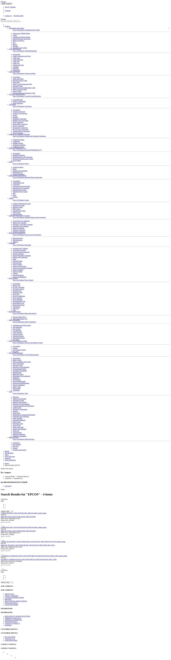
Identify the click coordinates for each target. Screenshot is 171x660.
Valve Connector (18, 133)
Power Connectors (18, 126)
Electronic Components (20, 409)
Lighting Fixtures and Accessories (19, 215)
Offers (7, 455)
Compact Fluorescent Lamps (22, 203)
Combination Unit (18, 183)
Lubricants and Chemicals (21, 416)
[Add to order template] (1, 540)
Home (7, 463)
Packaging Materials (19, 420)
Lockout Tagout (18, 334)
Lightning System (18, 147)
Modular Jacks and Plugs (20, 120)
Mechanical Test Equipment (21, 376)
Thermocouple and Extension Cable (24, 93)
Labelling (16, 67)
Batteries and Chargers (20, 402)
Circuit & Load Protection (17, 94)
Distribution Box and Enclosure (22, 157)
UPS (14, 310)
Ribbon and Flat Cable (20, 89)
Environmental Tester (19, 369)
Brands (7, 451)
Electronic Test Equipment (21, 367)
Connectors (12, 104)
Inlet (14, 193)
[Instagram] (18, 658)
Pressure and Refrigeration (21, 383)
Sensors (15, 448)
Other (14, 259)
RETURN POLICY (11, 621)
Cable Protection (18, 60)
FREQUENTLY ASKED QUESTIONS (17, 616)
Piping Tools (17, 422)
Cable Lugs (16, 58)
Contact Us (8, 16)
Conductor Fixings (18, 140)
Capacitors (8, 478)
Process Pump (17, 263)
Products (7, 26)
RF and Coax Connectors (21, 129)
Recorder (15, 351)
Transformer (16, 307)
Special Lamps (17, 214)
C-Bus (15, 35)
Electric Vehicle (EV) (19, 317)
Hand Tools (16, 413)
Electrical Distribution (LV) (17, 148)
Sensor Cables (17, 91)
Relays (15, 44)
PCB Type (16, 294)
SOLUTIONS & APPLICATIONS (16, 601)
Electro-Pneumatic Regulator (22, 255)
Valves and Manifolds (19, 277)
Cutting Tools (17, 407)
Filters (15, 169)
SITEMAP (8, 625)
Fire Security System (19, 350)
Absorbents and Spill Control (22, 325)
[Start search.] (20, 21)
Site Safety (16, 339)
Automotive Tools (18, 400)
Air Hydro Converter (19, 250)
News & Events (10, 456)
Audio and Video (18, 79)
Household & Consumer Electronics (24, 415)
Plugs (14, 195)
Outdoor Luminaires (19, 230)
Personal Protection (19, 338)
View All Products (18, 30)
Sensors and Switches (19, 266)
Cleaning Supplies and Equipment (23, 406)
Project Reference (10, 460)
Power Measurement (19, 381)
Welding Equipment (19, 434)
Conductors (16, 141)
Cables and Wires (14, 72)
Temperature (16, 388)
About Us (8, 458)
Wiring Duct (16, 70)
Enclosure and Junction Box (21, 186)
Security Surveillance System (18, 341)
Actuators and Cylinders (20, 248)
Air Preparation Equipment (21, 252)
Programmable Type (19, 301)
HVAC (11, 162)
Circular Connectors (19, 112)
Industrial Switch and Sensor (22, 39)
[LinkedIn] (10, 654)
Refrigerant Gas (18, 172)
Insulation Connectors (19, 119)
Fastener (15, 411)
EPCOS (7, 486)
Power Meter (17, 160)
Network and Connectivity (17, 233)
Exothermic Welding (19, 145)
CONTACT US (10, 639)
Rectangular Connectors (20, 128)
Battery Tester (17, 360)
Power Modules (18, 300)
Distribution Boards (19, 155)
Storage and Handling (19, 429)
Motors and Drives (18, 40)
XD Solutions (9, 453)
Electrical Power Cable (20, 80)
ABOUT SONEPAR (11, 596)
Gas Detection (17, 331)
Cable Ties (16, 61)
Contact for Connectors (20, 113)
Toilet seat (16, 431)
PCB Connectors (18, 122)
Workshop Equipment (19, 436)
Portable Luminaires (19, 232)
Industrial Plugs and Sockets (17, 175)
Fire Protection (17, 327)
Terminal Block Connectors (21, 131)
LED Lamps (16, 212)
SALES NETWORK (11, 605)
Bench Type (16, 285)
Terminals (16, 68)
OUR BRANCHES (11, 640)
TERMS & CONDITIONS (13, 620)
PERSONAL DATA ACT (13, 618)
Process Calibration (19, 385)
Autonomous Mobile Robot (21, 33)
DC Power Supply (18, 289)
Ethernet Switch (18, 238)
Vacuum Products (18, 275)
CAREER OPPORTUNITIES (14, 597)
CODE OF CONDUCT (12, 623)
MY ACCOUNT (10, 637)
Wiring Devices (13, 437)
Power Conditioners (19, 296)
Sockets (15, 197)
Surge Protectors (18, 103)
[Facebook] (6, 652)
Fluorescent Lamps (19, 205)
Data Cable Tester (18, 363)
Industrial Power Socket (20, 192)
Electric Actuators (18, 254)
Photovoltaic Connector (20, 124)
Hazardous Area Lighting (20, 226)
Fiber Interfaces (17, 240)
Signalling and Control (20, 48)
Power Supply (13, 278)
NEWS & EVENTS (11, 603)
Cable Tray (16, 63)
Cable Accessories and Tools (22, 56)
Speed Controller (18, 270)
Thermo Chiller (17, 271)
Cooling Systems (18, 167)
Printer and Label (18, 427)
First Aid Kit (16, 329)
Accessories (16, 54)
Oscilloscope (17, 379)
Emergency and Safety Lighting (23, 224)
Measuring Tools (18, 374)
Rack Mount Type (18, 303)
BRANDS (8, 599)
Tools (10, 391)
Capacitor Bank (10, 476)
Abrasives (16, 397)
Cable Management (15, 49)
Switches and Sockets (19, 450)
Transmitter (16, 390)
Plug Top (15, 446)
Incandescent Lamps (19, 211)
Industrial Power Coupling (21, 188)
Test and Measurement (16, 353)
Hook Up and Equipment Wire (22, 84)
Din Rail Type (17, 291)
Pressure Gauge (17, 261)
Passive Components (19, 101)
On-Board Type (18, 292)
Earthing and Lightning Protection (19, 134)
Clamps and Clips (18, 65)
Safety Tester (17, 387)
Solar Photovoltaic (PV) (20, 319)
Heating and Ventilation (20, 171)
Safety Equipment (14, 320)
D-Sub (15, 115)
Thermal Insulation (18, 174)
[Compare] (3, 540)
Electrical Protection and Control (23, 159)
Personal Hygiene (18, 336)
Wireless (15, 242)
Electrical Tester (18, 365)
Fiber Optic (16, 82)
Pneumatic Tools (18, 424)
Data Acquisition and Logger (22, 362)
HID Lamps (16, 209)
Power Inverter (17, 298)
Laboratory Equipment (20, 371)
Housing (15, 117)
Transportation (17, 432)
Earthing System (18, 143)
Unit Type (16, 308)
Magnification (17, 372)
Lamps (11, 198)
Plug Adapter (17, 444)
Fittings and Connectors (20, 257)
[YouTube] (14, 656)
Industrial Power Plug (19, 190)
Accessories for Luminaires (21, 221)
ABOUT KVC (9, 594)
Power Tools (17, 425)
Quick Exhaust (17, 264)
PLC (14, 42)
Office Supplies (17, 418)
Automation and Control (16, 28)
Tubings (15, 273)
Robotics (15, 46)
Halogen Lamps (18, 207)
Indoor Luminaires (18, 228)
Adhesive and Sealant (19, 399)
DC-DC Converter (18, 287)
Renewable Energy (19, 305)
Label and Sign (17, 332)
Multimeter (16, 378)
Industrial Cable (18, 86)
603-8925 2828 (18, 16)
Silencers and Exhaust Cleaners (22, 268)
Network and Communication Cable (24, 88)
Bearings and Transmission (21, 404)
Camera (15, 348)
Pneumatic (12, 243)
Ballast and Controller (19, 223)
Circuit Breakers (18, 100)
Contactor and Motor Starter (21, 37)
